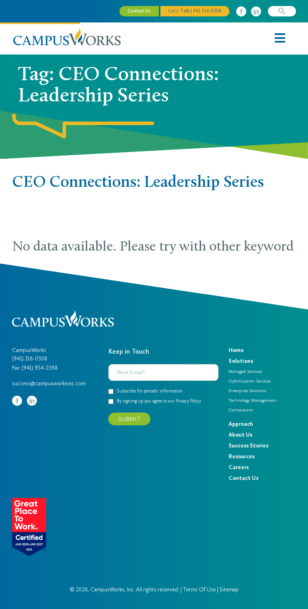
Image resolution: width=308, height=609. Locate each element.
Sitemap (229, 589)
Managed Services (245, 371)
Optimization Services (250, 381)
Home (236, 350)
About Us (240, 434)
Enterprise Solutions (247, 390)
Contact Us (139, 11)
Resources (242, 456)
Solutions (241, 361)
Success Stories (248, 445)
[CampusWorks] (67, 36)
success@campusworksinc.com (49, 383)
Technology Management (252, 400)
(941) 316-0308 (29, 358)
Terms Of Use (199, 589)
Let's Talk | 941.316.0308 (194, 11)
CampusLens (241, 410)
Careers (239, 467)
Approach (241, 424)
